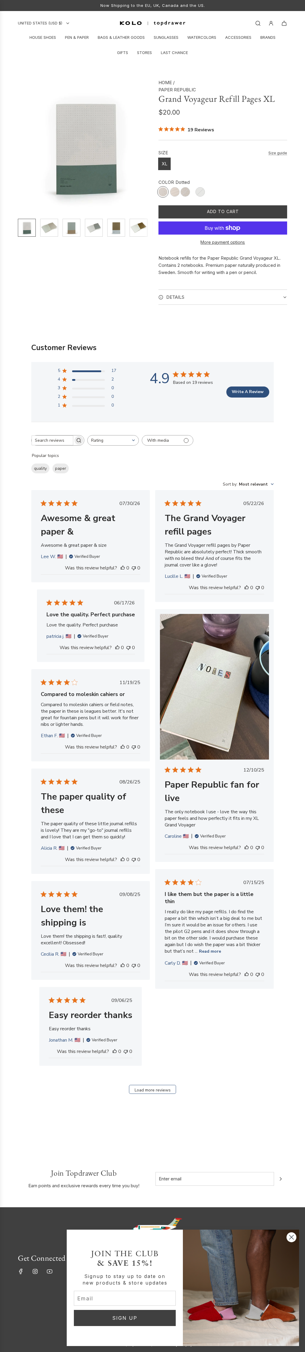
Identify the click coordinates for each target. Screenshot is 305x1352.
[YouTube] (49, 1271)
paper (60, 468)
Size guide (277, 153)
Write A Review (248, 392)
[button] (22, 146)
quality (40, 468)
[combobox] (113, 440)
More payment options (222, 242)
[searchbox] (52, 440)
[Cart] (284, 23)
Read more (210, 951)
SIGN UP (124, 1318)
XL (164, 164)
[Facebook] (20, 1271)
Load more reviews (153, 1090)
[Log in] (271, 23)
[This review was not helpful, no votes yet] (134, 568)
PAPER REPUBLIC (177, 90)
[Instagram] (35, 1271)
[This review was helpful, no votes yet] (123, 568)
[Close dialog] (291, 1237)
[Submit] (280, 1178)
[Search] (257, 23)
